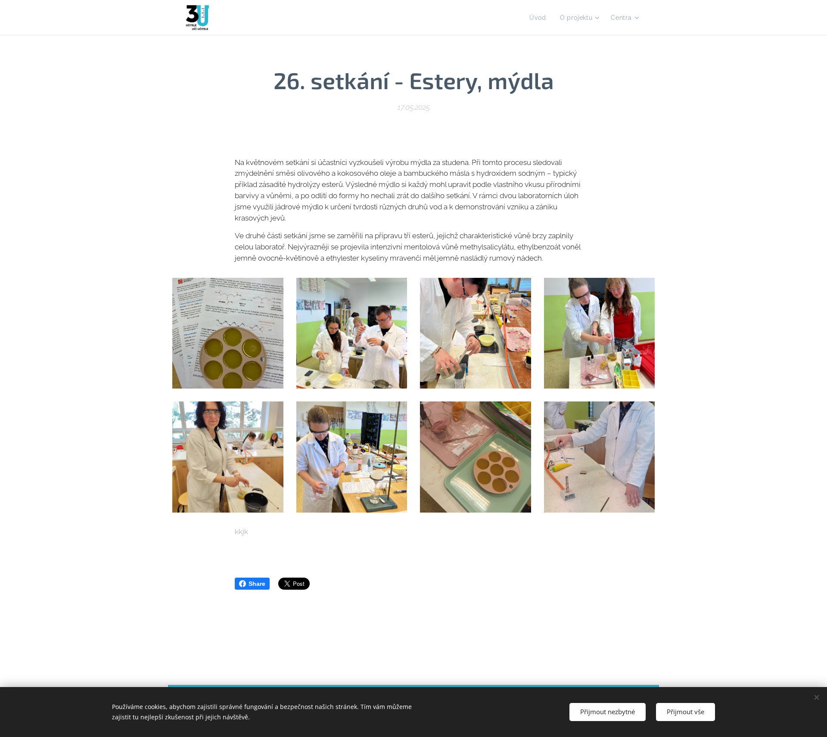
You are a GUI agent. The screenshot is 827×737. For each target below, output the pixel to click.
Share (257, 583)
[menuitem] (540, 17)
